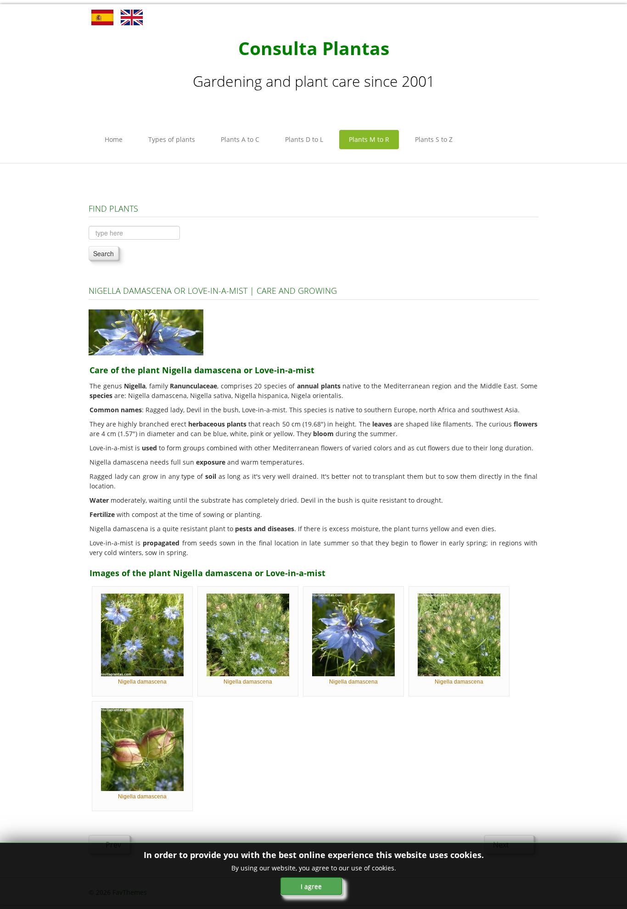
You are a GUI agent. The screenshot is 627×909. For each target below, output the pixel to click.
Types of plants (171, 139)
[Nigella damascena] (142, 634)
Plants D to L (304, 139)
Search (103, 253)
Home (114, 139)
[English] (132, 16)
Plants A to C (240, 139)
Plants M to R (369, 139)
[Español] (102, 16)
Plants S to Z (434, 139)
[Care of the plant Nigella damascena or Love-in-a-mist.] (146, 331)
